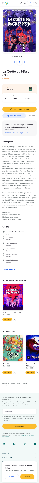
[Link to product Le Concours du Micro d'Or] (12, 296)
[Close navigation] (3, 3)
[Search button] (21, 3)
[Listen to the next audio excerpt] (25, 62)
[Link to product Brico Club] (12, 347)
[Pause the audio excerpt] (19, 62)
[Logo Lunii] (6, 3)
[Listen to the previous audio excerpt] (14, 62)
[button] (25, 3)
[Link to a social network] (4, 444)
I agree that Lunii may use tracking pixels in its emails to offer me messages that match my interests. (19, 418)
